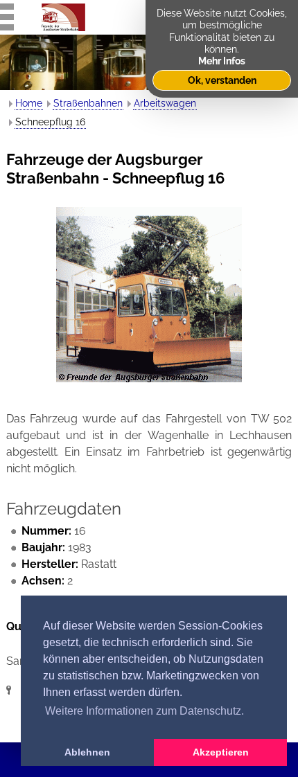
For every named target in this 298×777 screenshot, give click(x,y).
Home (28, 103)
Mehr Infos (221, 60)
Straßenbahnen (88, 103)
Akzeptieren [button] (221, 752)
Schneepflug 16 (50, 121)
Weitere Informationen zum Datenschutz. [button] (144, 711)
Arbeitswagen (165, 103)
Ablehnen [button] (87, 752)
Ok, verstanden (222, 80)
